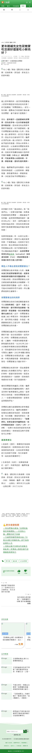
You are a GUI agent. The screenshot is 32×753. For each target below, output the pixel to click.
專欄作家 (25, 746)
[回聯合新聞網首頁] (2, 2)
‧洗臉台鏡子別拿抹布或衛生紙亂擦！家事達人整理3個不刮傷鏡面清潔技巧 (15, 549)
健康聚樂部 (17, 742)
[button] (29, 6)
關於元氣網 (9, 742)
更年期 (8, 101)
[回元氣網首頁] (6, 2)
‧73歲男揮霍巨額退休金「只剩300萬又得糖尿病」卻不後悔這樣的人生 (16, 540)
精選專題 (24, 742)
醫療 (23, 6)
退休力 (12, 746)
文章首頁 (18, 746)
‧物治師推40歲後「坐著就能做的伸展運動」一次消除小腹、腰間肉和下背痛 (15, 531)
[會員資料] (27, 2)
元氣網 (7, 42)
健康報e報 (17, 735)
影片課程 (5, 633)
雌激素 (11, 254)
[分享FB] (4, 9)
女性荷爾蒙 (23, 561)
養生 (8, 6)
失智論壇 (16, 6)
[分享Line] (12, 9)
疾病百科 (6, 746)
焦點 (2, 6)
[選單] (30, 2)
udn (2, 42)
